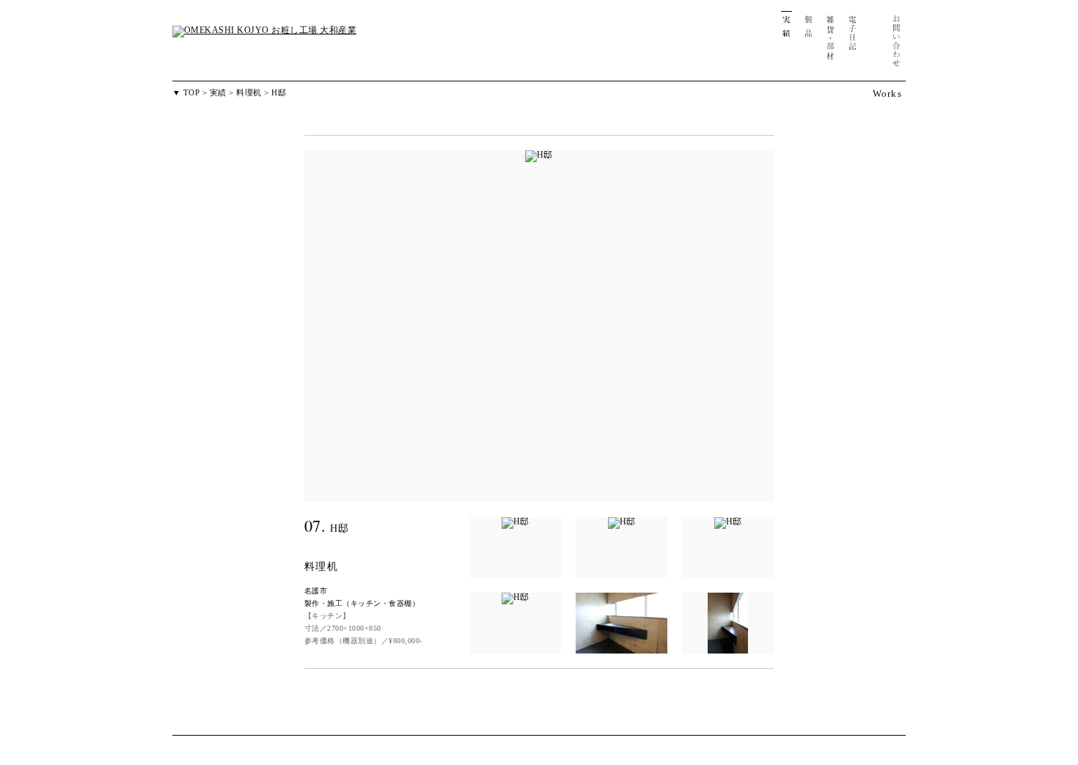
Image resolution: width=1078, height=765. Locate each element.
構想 (742, 44)
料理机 (248, 92)
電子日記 (852, 44)
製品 (808, 44)
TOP (191, 92)
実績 (786, 44)
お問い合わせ (896, 44)
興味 (764, 44)
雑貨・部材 (830, 44)
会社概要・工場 (874, 44)
